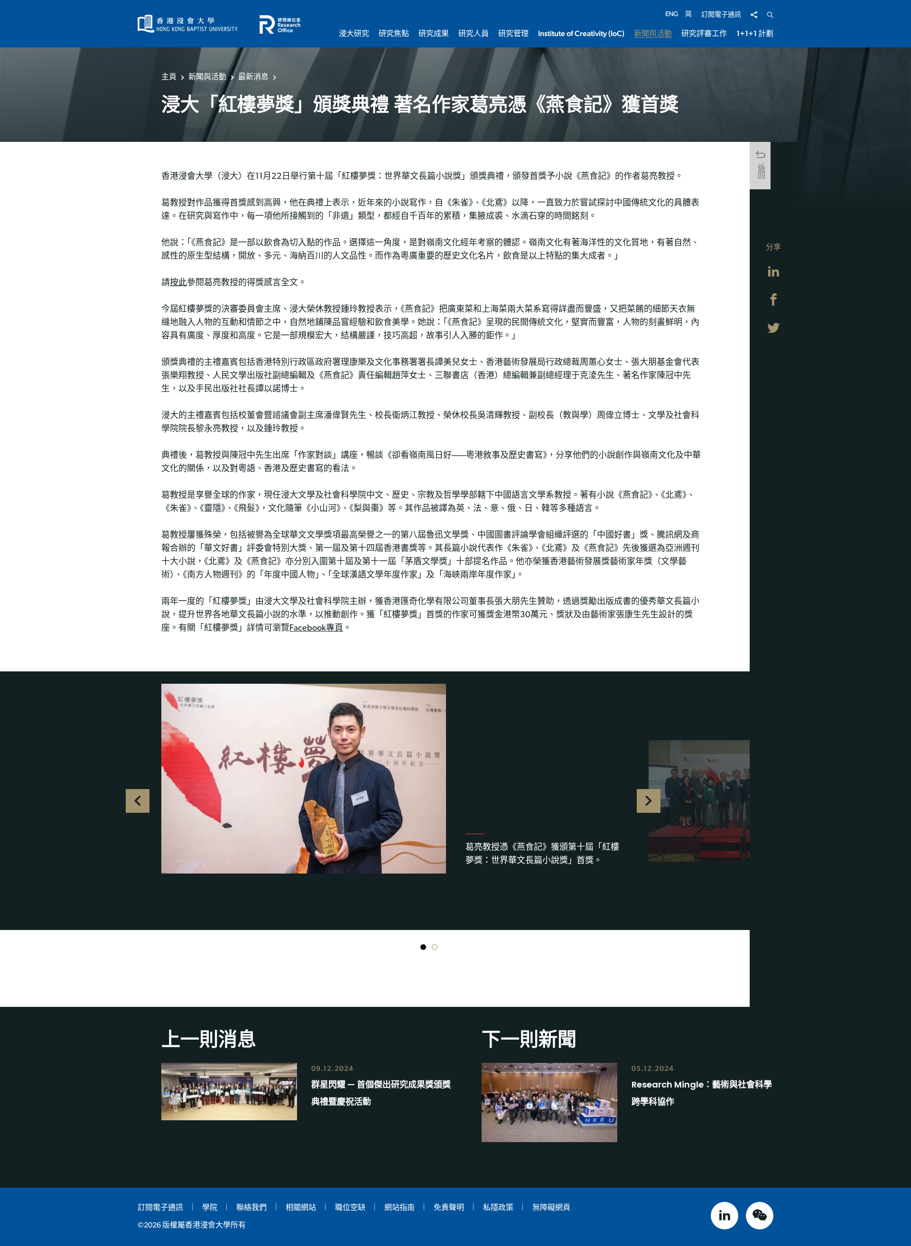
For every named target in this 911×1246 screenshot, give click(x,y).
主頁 (169, 76)
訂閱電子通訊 (721, 15)
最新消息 (253, 76)
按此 (178, 283)
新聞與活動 (207, 76)
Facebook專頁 (316, 628)
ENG (671, 14)
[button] (423, 947)
